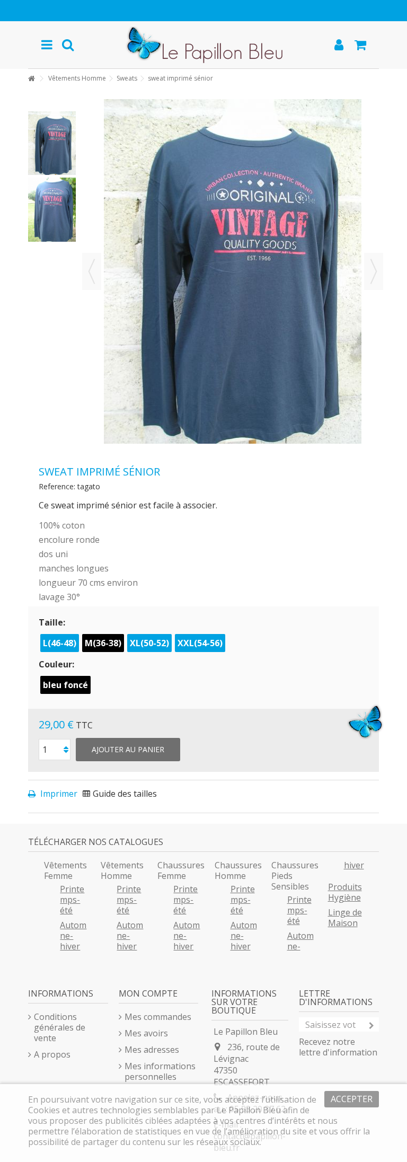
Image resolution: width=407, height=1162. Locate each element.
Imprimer (57, 793)
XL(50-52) (149, 643)
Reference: (57, 486)
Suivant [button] (373, 271)
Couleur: (57, 664)
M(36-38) (103, 643)
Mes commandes (158, 1016)
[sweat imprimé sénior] (52, 143)
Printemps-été (72, 899)
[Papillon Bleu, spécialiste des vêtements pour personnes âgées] (203, 45)
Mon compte (148, 993)
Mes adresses (152, 1049)
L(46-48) (59, 643)
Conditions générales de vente (59, 1027)
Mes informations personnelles (160, 1071)
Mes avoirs (146, 1033)
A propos (52, 1054)
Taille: (53, 622)
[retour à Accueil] (31, 78)
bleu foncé (65, 685)
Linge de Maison (345, 917)
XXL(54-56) (200, 643)
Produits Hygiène (345, 892)
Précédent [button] (91, 271)
